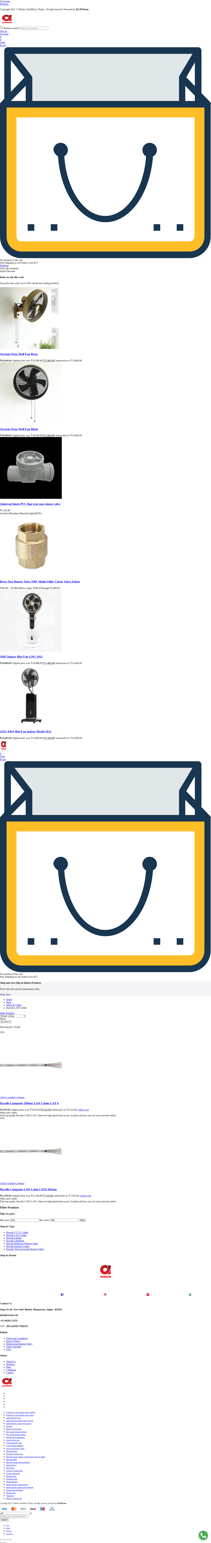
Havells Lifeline (14, 1238)
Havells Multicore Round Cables (22, 1243)
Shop (8, 1002)
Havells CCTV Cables (17, 1232)
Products (10, 1364)
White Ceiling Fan (14, 1498)
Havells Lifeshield (15, 1240)
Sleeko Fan (10, 1493)
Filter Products (7, 1013)
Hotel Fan (10, 1468)
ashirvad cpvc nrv (13, 1418)
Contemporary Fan (14, 1443)
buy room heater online (16, 1434)
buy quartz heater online (16, 1432)
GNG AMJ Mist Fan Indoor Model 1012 (25, 731)
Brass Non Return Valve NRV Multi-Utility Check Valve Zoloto (40, 581)
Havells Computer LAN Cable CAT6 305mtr (28, 1189)
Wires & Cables (13, 1005)
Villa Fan (10, 1496)
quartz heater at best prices (17, 1484)
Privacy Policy (13, 1341)
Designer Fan (11, 1451)
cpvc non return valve (15, 1448)
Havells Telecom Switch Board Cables (25, 1249)
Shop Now (5, 994)
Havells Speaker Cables (17, 1246)
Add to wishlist (7, 1097)
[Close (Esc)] (10, 1539)
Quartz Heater (12, 1482)
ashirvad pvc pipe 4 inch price (18, 1423)
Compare (19, 1097)
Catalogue (11, 1370)
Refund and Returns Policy (19, 1344)
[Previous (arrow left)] (1, 1542)
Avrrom (9, 1426)
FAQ (8, 1349)
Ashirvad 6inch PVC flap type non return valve (30, 504)
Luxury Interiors (13, 1473)
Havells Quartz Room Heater (18, 1462)
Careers (10, 1372)
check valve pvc (13, 1440)
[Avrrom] (5, 1)
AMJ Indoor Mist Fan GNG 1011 (21, 656)
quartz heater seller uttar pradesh (19, 1487)
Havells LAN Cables (16, 1235)
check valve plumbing (15, 1437)
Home (9, 999)
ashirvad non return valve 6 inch (19, 1420)
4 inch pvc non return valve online (20, 1412)
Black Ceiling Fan (13, 1429)
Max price (44, 1220)
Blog (8, 1367)
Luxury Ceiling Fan (14, 1471)
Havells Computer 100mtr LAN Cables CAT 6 (29, 1103)
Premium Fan (11, 1479)
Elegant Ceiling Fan (14, 1454)
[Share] (7, 1539)
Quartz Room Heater (14, 1490)
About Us (11, 1361)
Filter (82, 1220)
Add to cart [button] (83, 1109)
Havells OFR (11, 1459)
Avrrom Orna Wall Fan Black (19, 429)
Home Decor (11, 1465)
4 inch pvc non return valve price (20, 1415)
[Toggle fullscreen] (4, 1539)
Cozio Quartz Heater (14, 1446)
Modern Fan (11, 1476)
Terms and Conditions (17, 1338)
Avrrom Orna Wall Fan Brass (19, 354)
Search (4, 1520)
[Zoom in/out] (1, 1539)
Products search (12, 28)
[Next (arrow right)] (4, 1542)
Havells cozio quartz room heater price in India (25, 1457)
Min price (4, 1220)
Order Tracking (13, 1346)
